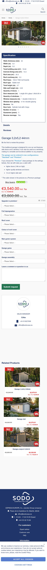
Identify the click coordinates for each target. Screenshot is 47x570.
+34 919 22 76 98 (24, 3)
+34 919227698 (25, 321)
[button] (19, 47)
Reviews (7, 130)
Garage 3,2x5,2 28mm (22, 389)
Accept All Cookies (23, 559)
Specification (9, 55)
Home (3, 18)
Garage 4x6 (21, 419)
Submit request (11, 286)
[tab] (23, 55)
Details (6, 125)
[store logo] (11, 10)
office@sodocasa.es (12, 1)
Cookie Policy (26, 552)
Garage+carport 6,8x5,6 (21, 449)
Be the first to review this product (13, 142)
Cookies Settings (23, 565)
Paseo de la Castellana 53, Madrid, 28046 (24, 511)
